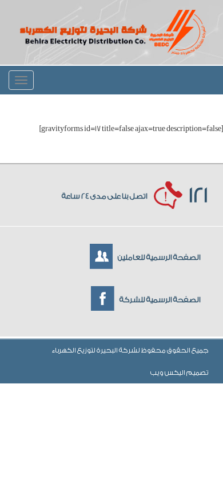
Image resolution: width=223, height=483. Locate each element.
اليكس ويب (168, 373)
